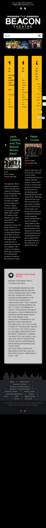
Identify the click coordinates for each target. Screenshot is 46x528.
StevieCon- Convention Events (20, 389)
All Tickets (28, 399)
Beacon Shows (25, 382)
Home (12, 382)
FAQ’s (16, 396)
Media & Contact (30, 396)
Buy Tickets (8, 179)
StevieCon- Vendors (11, 391)
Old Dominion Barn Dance (14, 394)
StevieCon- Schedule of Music (19, 386)
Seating (31, 394)
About (6, 396)
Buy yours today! (24, 82)
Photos (16, 399)
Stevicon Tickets (29, 391)
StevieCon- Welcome (19, 384)
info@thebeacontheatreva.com (23, 5)
